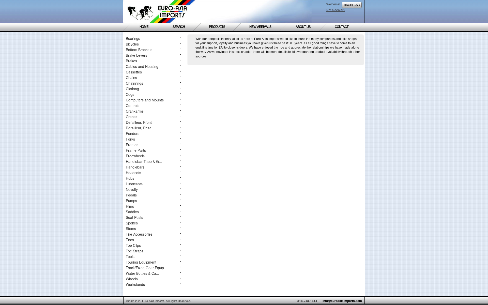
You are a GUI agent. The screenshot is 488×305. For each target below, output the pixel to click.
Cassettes (134, 71)
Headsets (133, 172)
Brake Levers (136, 55)
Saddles (132, 211)
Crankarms (135, 111)
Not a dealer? (335, 10)
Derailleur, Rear (138, 127)
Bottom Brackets (139, 49)
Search (179, 27)
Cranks (131, 116)
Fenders (132, 133)
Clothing (132, 88)
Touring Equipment (141, 262)
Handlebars (135, 167)
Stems (131, 228)
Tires (130, 239)
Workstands (135, 284)
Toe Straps (134, 250)
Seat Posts (134, 217)
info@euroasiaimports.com (342, 300)
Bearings (133, 38)
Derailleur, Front (139, 122)
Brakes (131, 60)
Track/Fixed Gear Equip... (146, 267)
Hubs (130, 178)
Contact (341, 27)
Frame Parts (136, 150)
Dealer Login (352, 5)
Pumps (131, 200)
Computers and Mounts (145, 99)
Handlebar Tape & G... (144, 161)
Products (217, 27)
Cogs (130, 94)
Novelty (132, 189)
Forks (130, 139)
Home (144, 27)
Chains (131, 77)
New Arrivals (260, 27)
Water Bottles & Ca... (142, 273)
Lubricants (134, 183)
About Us (303, 27)
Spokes (132, 222)
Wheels (132, 278)
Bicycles (132, 44)
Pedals (131, 194)
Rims (130, 206)
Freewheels (135, 155)
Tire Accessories (139, 234)
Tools (130, 256)
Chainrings (134, 83)
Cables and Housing (142, 66)
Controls (132, 105)
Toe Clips (133, 245)
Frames (132, 144)
